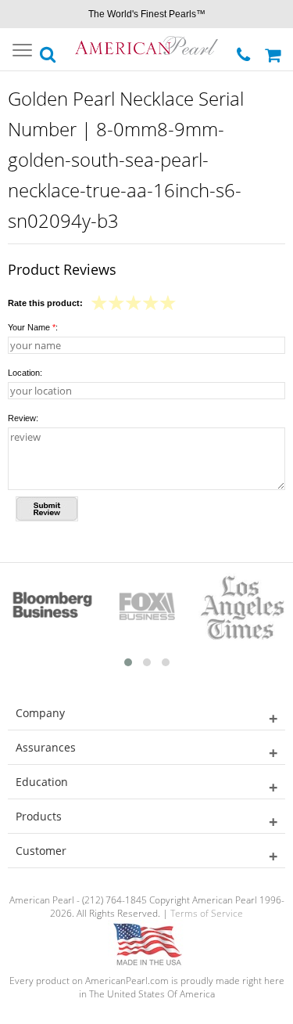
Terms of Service (206, 913)
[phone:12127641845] (245, 50)
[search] (48, 50)
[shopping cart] (275, 49)
